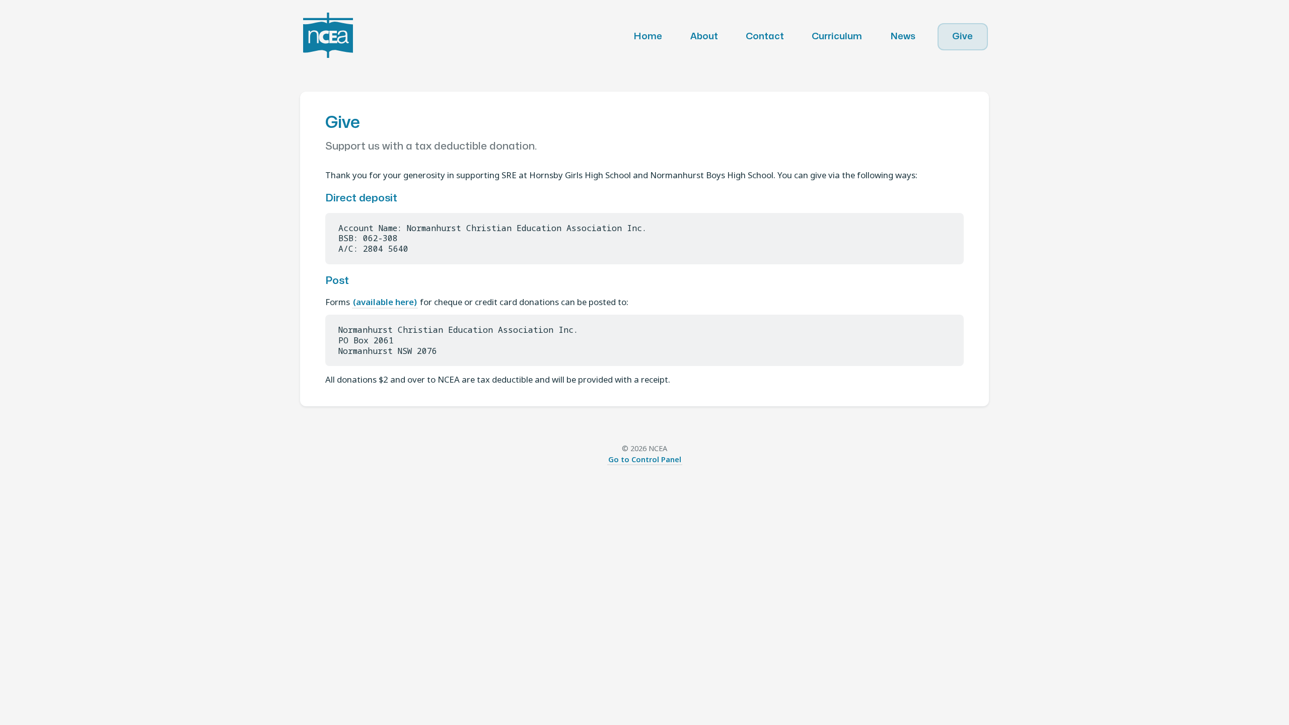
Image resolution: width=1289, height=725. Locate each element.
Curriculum (837, 36)
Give (962, 36)
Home (647, 36)
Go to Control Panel (644, 459)
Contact (765, 36)
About (704, 36)
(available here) (385, 302)
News (902, 36)
